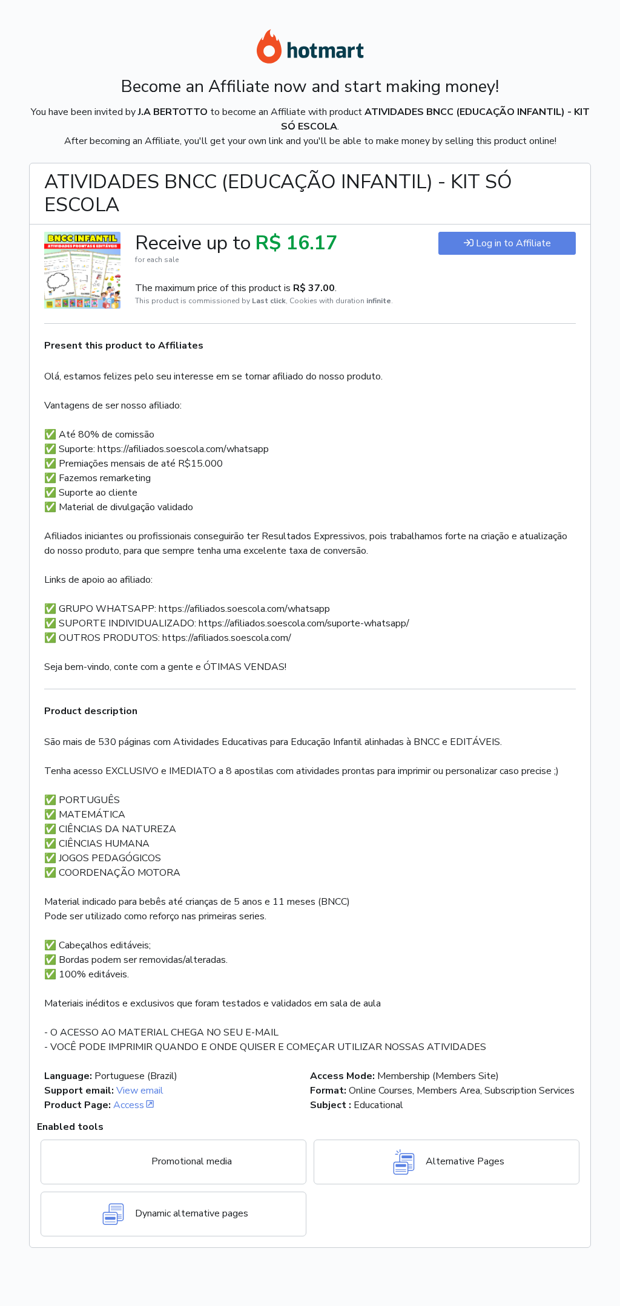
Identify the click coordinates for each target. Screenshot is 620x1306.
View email (139, 1090)
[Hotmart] (310, 48)
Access (128, 1105)
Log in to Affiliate (513, 243)
